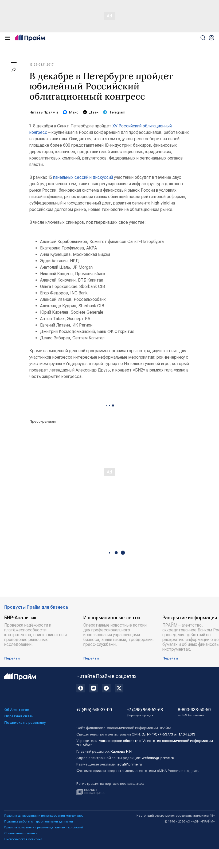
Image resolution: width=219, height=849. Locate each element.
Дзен (94, 112)
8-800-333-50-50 (194, 712)
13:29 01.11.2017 (41, 64)
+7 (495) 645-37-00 (94, 709)
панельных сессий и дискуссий (83, 177)
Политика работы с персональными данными (38, 821)
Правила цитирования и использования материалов (44, 815)
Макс (74, 112)
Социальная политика (20, 833)
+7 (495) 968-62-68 (145, 712)
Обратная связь (18, 716)
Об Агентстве (16, 709)
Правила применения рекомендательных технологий (43, 827)
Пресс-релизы (42, 421)
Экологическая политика (23, 839)
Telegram (117, 112)
